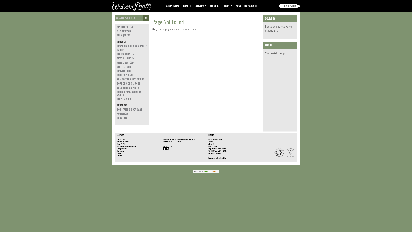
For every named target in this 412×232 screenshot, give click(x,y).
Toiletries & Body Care (129, 109)
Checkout (215, 6)
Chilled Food (124, 66)
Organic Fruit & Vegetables (132, 45)
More (227, 6)
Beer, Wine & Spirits (128, 87)
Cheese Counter (125, 54)
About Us (211, 144)
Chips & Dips (124, 99)
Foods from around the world (130, 93)
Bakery (121, 50)
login (274, 26)
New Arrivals (124, 31)
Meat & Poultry (125, 58)
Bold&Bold (223, 158)
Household (122, 113)
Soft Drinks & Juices (128, 83)
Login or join (289, 6)
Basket (187, 6)
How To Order (213, 146)
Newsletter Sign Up (246, 6)
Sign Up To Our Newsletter (217, 148)
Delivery (200, 6)
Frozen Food (124, 71)
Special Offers (125, 27)
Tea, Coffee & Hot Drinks (130, 79)
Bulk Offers (123, 35)
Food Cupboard (125, 75)
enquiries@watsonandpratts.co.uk (183, 139)
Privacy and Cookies (215, 139)
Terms (210, 141)
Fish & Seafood (125, 62)
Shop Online (172, 6)
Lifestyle (122, 117)
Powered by (206, 171)
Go (146, 18)
